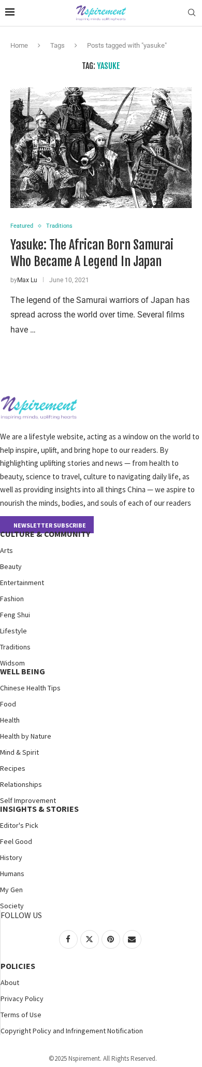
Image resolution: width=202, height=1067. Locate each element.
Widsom (12, 663)
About (10, 982)
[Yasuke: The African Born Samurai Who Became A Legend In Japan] (101, 147)
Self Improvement (28, 800)
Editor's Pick (19, 825)
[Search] (191, 13)
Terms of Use (21, 1014)
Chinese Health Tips (30, 687)
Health (10, 720)
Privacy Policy (22, 998)
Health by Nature (25, 736)
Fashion (12, 598)
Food (8, 704)
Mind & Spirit (19, 752)
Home (19, 45)
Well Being (22, 671)
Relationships (21, 784)
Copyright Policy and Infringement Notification (72, 1030)
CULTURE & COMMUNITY (45, 534)
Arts (6, 550)
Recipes (12, 768)
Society (12, 905)
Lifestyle (13, 630)
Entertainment (22, 582)
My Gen (11, 889)
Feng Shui (15, 614)
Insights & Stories (39, 809)
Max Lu (27, 280)
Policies (18, 966)
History (11, 857)
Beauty (11, 566)
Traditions (15, 646)
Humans (12, 873)
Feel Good (16, 841)
